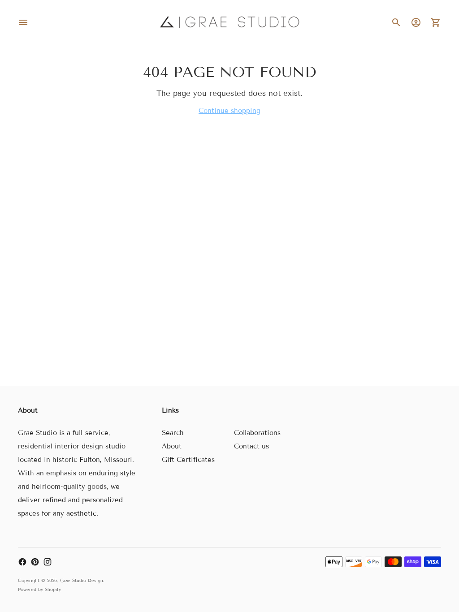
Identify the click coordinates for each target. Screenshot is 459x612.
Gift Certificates (188, 460)
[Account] (416, 22)
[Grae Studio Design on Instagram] (47, 561)
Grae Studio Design (81, 580)
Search (173, 433)
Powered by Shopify (39, 589)
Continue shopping (229, 111)
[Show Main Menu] (23, 22)
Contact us (251, 446)
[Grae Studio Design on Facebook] (22, 561)
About (172, 446)
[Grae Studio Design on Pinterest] (34, 561)
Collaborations (257, 433)
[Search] (396, 22)
